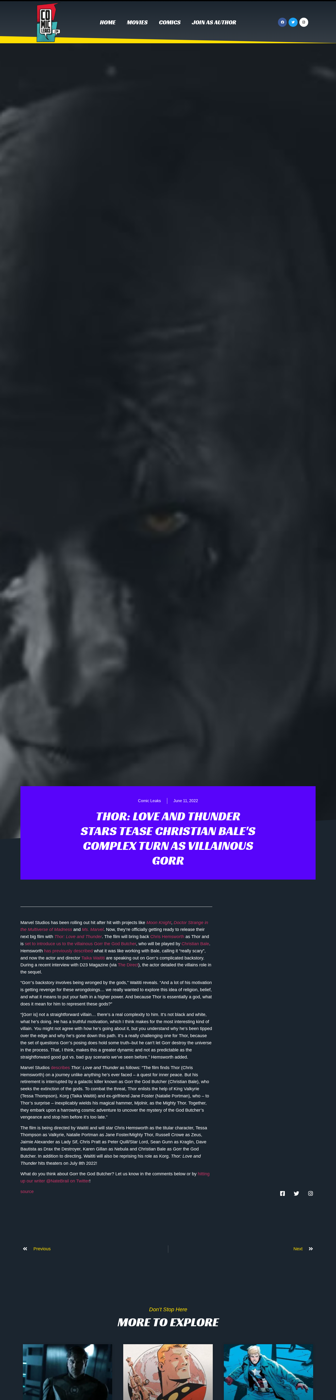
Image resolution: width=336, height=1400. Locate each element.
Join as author (214, 22)
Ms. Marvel (93, 929)
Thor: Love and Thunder (78, 936)
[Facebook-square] (282, 1193)
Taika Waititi (93, 958)
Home (108, 22)
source (27, 1191)
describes (60, 1067)
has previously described (68, 950)
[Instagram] (303, 22)
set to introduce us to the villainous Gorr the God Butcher (80, 943)
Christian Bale (195, 943)
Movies (137, 22)
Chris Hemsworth (167, 936)
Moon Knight (158, 922)
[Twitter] (293, 22)
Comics (170, 22)
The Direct (128, 964)
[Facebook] (282, 22)
